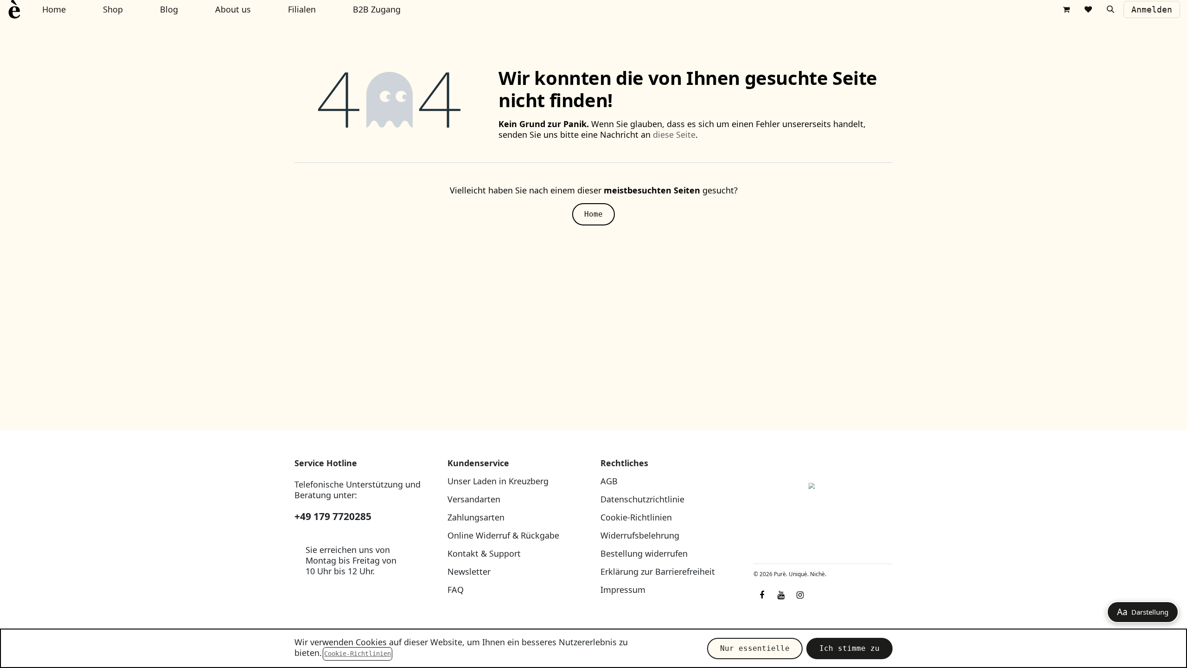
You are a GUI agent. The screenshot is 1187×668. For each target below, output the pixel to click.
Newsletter (469, 571)
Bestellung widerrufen (644, 553)
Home (593, 214)
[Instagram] (799, 595)
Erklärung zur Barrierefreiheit (657, 571)
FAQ (455, 589)
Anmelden (1151, 9)
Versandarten (473, 499)
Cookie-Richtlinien (636, 517)
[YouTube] (780, 595)
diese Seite (674, 134)
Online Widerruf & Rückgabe (503, 535)
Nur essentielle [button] (755, 648)
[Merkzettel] (1088, 9)
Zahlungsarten (475, 517)
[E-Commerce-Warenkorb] (1066, 9)
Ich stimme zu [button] (849, 648)
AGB (609, 481)
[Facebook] (761, 595)
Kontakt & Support (484, 553)
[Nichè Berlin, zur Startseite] (823, 507)
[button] (1110, 9)
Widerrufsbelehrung (639, 535)
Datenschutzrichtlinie (642, 499)
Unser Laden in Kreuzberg (498, 481)
